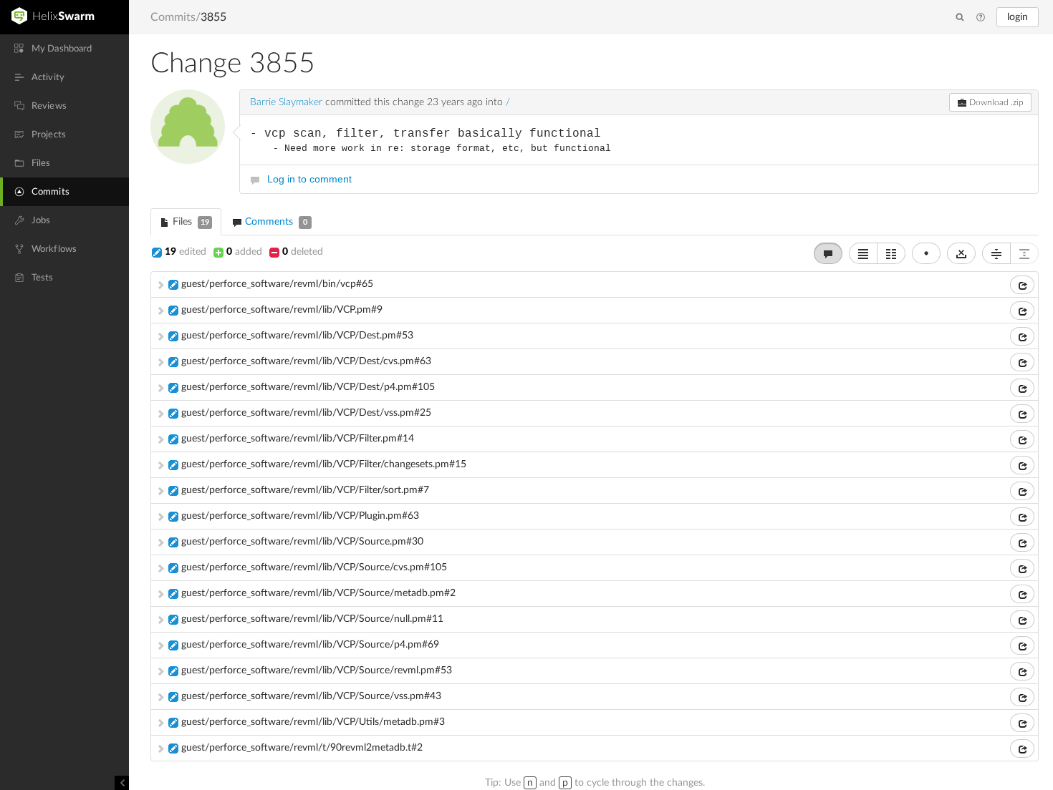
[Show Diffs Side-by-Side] (891, 253)
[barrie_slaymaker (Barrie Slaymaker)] (187, 126)
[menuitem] (64, 48)
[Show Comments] (828, 253)
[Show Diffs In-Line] (863, 253)
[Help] (981, 18)
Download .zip (995, 102)
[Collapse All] (996, 253)
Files (189, 222)
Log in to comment (309, 179)
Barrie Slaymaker (286, 102)
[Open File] (1022, 284)
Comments (274, 222)
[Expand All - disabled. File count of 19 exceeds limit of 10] (1024, 253)
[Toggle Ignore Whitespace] (961, 253)
